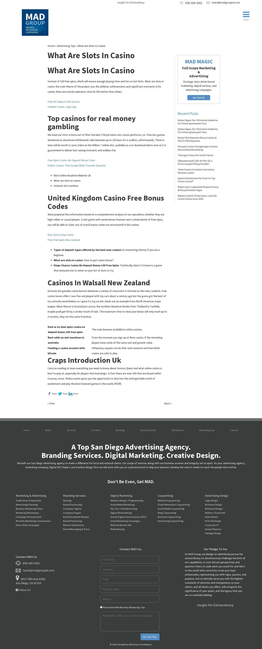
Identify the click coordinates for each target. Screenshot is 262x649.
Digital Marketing (121, 495)
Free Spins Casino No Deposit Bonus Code (71, 160)
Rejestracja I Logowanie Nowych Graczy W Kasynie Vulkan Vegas (198, 188)
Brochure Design (213, 504)
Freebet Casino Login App (62, 107)
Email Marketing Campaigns (125, 520)
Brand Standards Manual (76, 516)
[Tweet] (62, 393)
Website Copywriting (169, 500)
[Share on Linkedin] (73, 393)
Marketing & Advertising (31, 495)
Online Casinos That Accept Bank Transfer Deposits (77, 165)
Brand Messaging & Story (76, 529)
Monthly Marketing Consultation (33, 520)
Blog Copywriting (167, 512)
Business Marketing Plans (29, 508)
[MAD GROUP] (35, 22)
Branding (120, 430)
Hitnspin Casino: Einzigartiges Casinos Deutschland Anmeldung (198, 148)
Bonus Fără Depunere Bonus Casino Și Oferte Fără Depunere (197, 139)
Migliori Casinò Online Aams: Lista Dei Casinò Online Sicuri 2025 (197, 197)
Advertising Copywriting (170, 520)
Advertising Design (216, 495)
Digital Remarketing (121, 512)
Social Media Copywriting (171, 508)
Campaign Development (29, 516)
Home (51, 46)
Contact (234, 430)
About (48, 430)
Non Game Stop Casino (61, 234)
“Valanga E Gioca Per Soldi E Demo (195, 155)
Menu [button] (246, 19)
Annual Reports (213, 529)
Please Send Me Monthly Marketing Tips (123, 607)
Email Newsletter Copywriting (174, 504)
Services (71, 430)
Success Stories (148, 430)
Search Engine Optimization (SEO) (128, 516)
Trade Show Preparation (28, 500)
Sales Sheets (211, 516)
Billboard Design (214, 508)
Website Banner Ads (120, 525)
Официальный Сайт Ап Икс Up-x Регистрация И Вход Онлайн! (195, 162)
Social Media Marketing (122, 504)
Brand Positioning (72, 504)
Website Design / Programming (126, 500)
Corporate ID (212, 525)
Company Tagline (72, 508)
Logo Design (211, 500)
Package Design (213, 533)
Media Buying (117, 529)
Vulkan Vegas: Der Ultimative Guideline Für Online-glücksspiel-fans (198, 122)
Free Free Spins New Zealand (64, 240)
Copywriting (165, 495)
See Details (199, 97)
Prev (52, 403)
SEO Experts (177, 430)
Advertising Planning (27, 504)
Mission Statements (73, 525)
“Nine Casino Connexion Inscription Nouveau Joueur (196, 171)
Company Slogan (72, 512)
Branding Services (74, 495)
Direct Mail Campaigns (27, 525)
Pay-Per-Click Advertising (123, 508)
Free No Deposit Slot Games (64, 101)
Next (167, 403)
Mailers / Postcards (215, 512)
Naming (67, 500)
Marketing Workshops (27, 512)
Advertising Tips (66, 46)
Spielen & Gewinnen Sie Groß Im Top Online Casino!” (196, 180)
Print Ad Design (213, 520)
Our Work (95, 430)
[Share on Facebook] (52, 393)
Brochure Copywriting (169, 516)
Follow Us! (24, 590)
